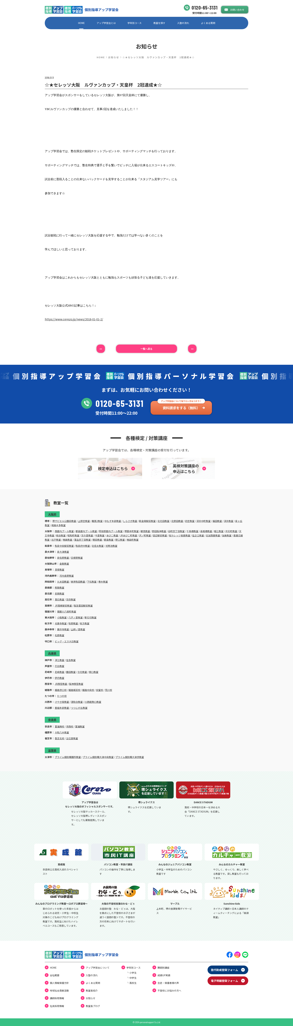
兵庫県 (52, 653)
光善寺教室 (61, 623)
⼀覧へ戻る (146, 348)
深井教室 (228, 521)
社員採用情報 (57, 1006)
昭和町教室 (73, 535)
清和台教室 (77, 702)
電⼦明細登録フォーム (224, 981)
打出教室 (59, 666)
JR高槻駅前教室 (63, 605)
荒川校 (108, 690)
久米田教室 (63, 581)
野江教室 (120, 539)
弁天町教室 (231, 531)
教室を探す (159, 23)
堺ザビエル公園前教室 (64, 521)
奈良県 (52, 720)
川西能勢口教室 (93, 702)
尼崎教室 (59, 672)
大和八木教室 (62, 732)
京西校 (69, 726)
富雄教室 (80, 726)
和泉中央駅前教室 (64, 545)
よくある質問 (208, 23)
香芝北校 (59, 738)
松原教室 (59, 635)
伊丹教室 (59, 678)
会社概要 (54, 975)
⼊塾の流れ (183, 23)
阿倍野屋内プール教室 (111, 531)
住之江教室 (198, 535)
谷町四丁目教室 (176, 531)
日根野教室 (77, 557)
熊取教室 (59, 587)
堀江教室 (218, 531)
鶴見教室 (145, 531)
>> (192, 348)
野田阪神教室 (159, 531)
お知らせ (113, 57)
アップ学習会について (98, 967)
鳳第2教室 (97, 521)
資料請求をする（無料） (181, 407)
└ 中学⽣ (131, 977)
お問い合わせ (237, 9)
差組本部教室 (62, 707)
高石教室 (59, 599)
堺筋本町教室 (131, 531)
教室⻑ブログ (93, 1006)
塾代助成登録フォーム (224, 970)
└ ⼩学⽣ (131, 972)
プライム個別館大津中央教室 (98, 757)
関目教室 (97, 539)
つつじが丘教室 (79, 707)
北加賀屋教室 (213, 535)
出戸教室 (56, 539)
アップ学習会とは (106, 23)
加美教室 (226, 535)
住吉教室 (71, 660)
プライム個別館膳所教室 (68, 757)
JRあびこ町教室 (128, 535)
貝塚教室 (59, 569)
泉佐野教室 (63, 557)
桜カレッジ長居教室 (179, 535)
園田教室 (71, 672)
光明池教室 (111, 545)
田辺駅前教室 (160, 535)
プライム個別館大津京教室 (129, 757)
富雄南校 (59, 726)
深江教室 (59, 660)
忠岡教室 (59, 593)
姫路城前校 (74, 690)
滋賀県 (52, 750)
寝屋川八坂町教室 (66, 611)
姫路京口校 (61, 690)
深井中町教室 (203, 521)
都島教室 (108, 539)
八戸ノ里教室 (76, 617)
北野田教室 (177, 521)
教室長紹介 (92, 990)
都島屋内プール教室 (86, 531)
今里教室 (99, 535)
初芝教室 (189, 521)
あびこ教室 (112, 535)
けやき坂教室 (62, 702)
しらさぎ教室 (130, 521)
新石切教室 (90, 617)
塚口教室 (93, 672)
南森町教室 (133, 539)
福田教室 (217, 521)
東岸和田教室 (78, 581)
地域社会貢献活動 (59, 990)
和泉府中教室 (83, 545)
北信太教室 (98, 545)
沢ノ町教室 (145, 535)
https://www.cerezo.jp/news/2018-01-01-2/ (74, 319)
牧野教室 (73, 623)
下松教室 (91, 581)
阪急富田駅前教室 (83, 605)
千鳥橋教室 (192, 531)
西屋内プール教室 (64, 531)
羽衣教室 (71, 599)
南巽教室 (67, 539)
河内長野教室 (67, 575)
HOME (81, 23)
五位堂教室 (72, 738)
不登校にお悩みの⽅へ (169, 990)
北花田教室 (163, 521)
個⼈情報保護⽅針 (59, 983)
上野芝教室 (84, 521)
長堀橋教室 (206, 531)
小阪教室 (62, 617)
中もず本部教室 (112, 521)
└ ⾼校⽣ (131, 983)
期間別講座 (163, 967)
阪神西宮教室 (76, 684)
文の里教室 (87, 535)
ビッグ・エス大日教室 (67, 641)
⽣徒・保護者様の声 (168, 983)
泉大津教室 (63, 551)
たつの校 (62, 696)
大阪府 (52, 514)
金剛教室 (64, 563)
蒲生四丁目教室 (82, 539)
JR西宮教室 (61, 684)
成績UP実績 (164, 975)
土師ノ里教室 (78, 629)
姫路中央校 (88, 690)
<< (101, 348)
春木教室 (103, 581)
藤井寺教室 (63, 629)
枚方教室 (84, 623)
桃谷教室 (61, 535)
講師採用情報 (57, 998)
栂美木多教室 (58, 525)
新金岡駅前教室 (147, 521)
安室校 (99, 690)
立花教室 (82, 672)
